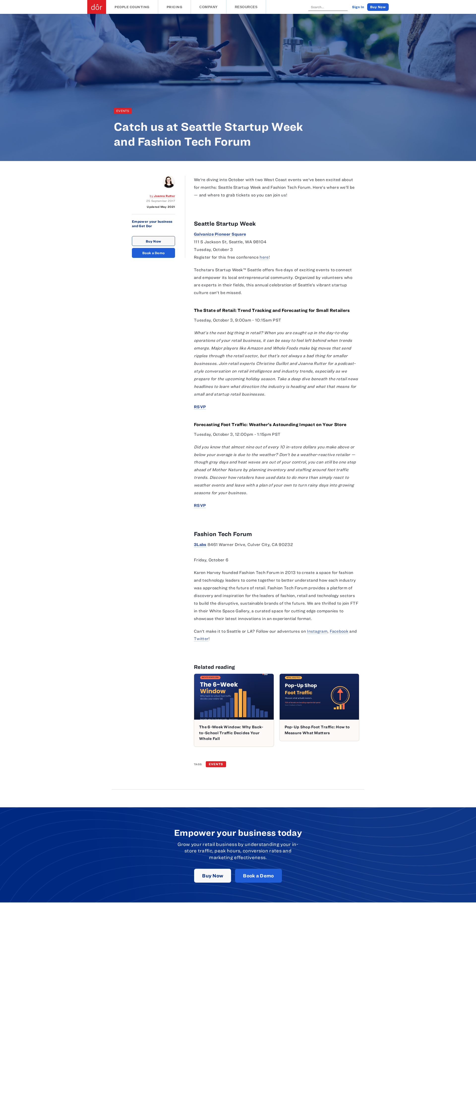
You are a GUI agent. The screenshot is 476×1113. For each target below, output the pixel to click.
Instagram (317, 631)
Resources (246, 7)
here (264, 257)
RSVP (200, 406)
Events (122, 111)
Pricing (174, 7)
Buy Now (153, 241)
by (162, 195)
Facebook (339, 631)
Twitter (201, 638)
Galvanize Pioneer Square (220, 234)
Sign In (358, 7)
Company (208, 7)
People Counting (132, 7)
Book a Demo (153, 253)
